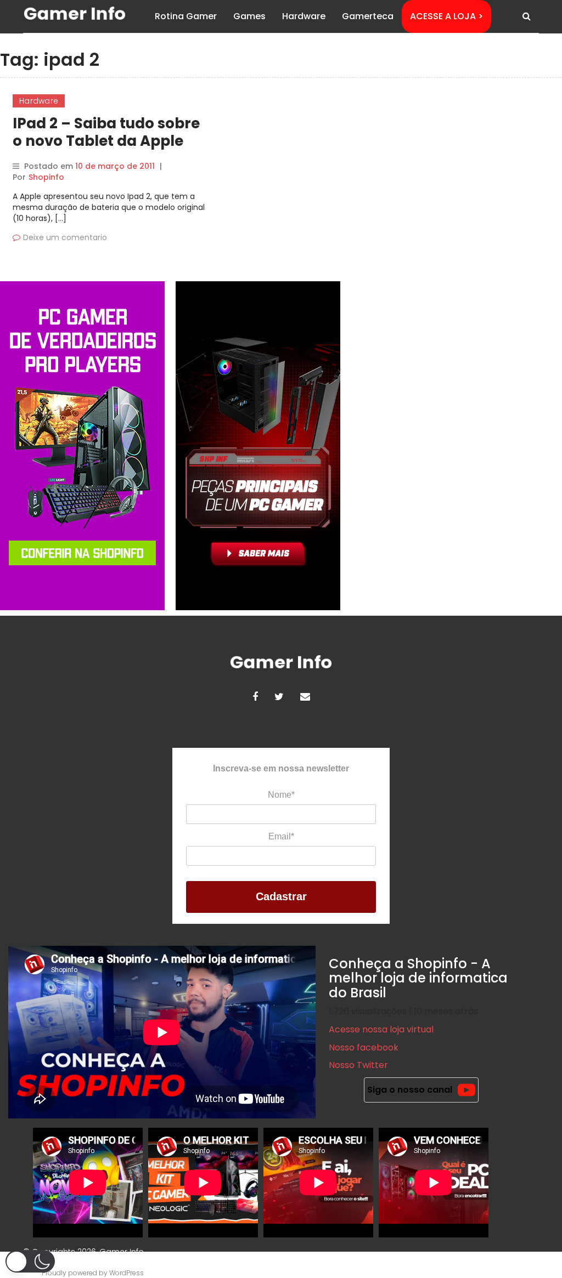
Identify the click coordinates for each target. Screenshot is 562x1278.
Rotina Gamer (186, 16)
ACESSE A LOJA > (446, 16)
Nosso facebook (363, 1047)
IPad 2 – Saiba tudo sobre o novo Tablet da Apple (106, 132)
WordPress (126, 1272)
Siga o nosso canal (409, 1089)
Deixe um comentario (65, 237)
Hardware (303, 16)
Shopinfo (46, 177)
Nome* (281, 794)
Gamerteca (368, 16)
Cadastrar (281, 896)
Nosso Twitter (358, 1065)
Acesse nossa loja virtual (381, 1029)
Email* (281, 836)
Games (249, 16)
